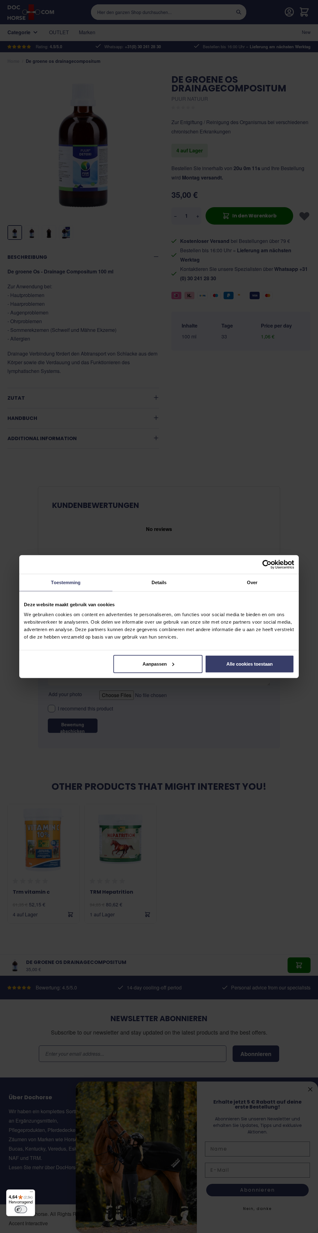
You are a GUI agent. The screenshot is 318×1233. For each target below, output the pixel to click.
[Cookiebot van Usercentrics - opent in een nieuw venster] (267, 564)
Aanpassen (155, 663)
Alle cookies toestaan (249, 663)
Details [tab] (159, 582)
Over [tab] (252, 582)
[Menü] (31, 1193)
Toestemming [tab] (65, 582)
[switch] (21, 1209)
